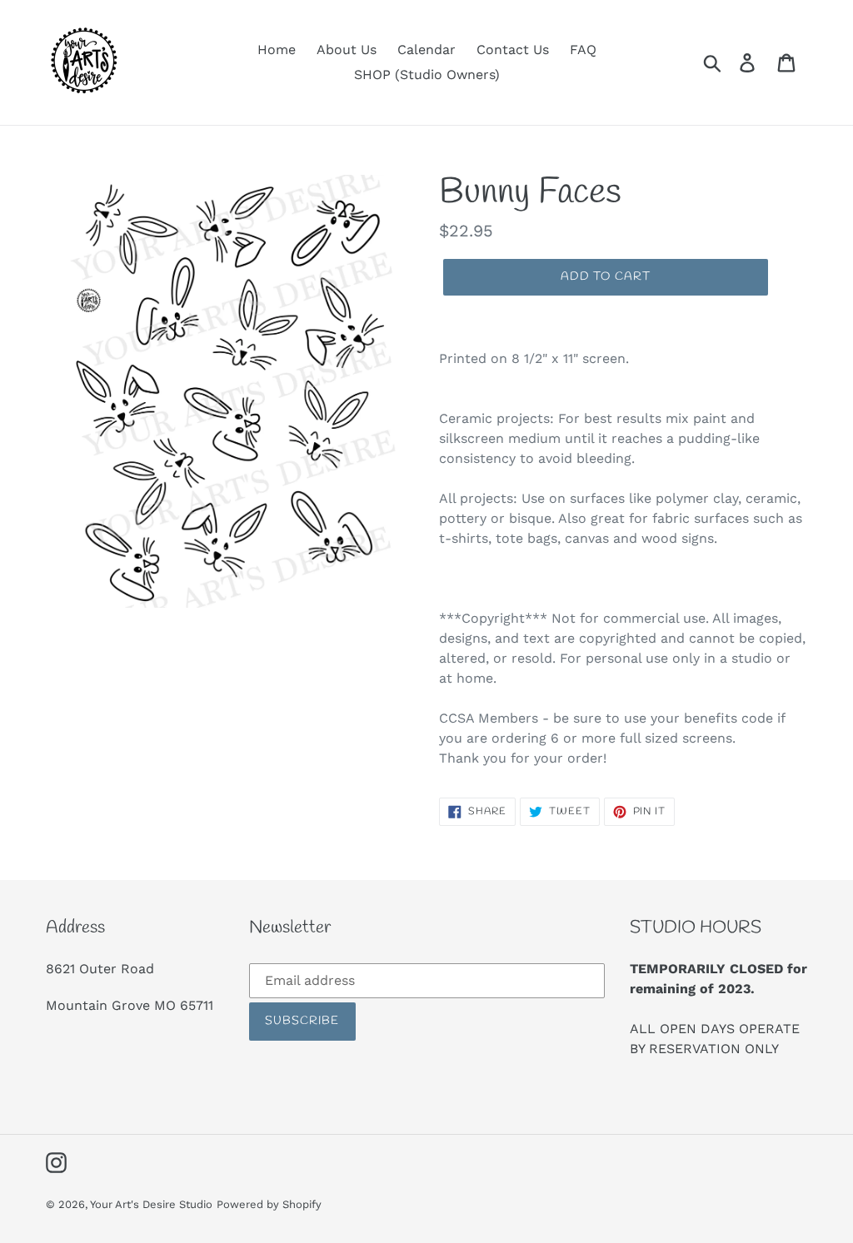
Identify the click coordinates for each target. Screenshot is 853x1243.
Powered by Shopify (269, 1204)
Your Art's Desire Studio (151, 1204)
